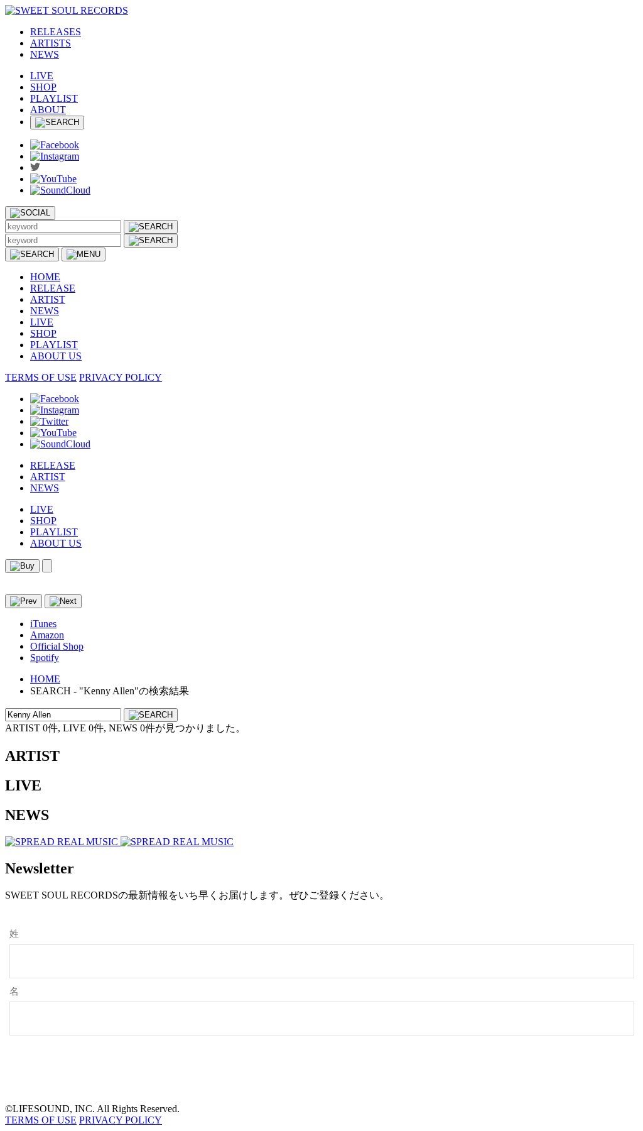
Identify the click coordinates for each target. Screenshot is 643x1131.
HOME (45, 276)
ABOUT (48, 109)
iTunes (43, 623)
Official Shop (57, 646)
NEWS (44, 54)
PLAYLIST (54, 98)
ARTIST (47, 299)
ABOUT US (56, 356)
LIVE (41, 75)
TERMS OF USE (41, 377)
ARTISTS (50, 43)
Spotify (44, 657)
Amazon (47, 635)
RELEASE (52, 288)
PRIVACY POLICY (120, 377)
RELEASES (55, 31)
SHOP (43, 87)
